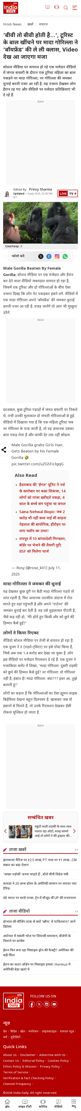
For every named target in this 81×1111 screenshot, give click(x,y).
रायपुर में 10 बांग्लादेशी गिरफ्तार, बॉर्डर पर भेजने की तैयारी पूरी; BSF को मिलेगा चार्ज (42, 545)
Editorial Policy (33, 1061)
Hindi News (12, 25)
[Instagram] (47, 1004)
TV (71, 194)
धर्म (5, 1037)
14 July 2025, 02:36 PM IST (32, 195)
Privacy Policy (50, 1067)
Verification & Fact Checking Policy (28, 1078)
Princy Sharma (40, 190)
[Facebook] (32, 1004)
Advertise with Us (52, 1055)
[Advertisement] (40, 144)
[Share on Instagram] (57, 256)
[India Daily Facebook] (49, 256)
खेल (22, 1032)
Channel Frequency (17, 1084)
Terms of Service (15, 1073)
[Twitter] (39, 1004)
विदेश (13, 1032)
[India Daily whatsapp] (65, 256)
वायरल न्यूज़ (67, 1032)
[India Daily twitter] (40, 256)
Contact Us (11, 1061)
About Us (10, 1055)
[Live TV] (47, 7)
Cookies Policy (58, 1061)
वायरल (43, 25)
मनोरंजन (33, 1032)
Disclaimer (28, 1055)
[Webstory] (56, 7)
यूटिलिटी (15, 1037)
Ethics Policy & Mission (19, 1067)
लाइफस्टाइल (49, 1032)
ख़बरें (30, 25)
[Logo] (13, 1001)
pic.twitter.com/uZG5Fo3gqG (37, 464)
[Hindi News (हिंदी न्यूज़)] (10, 7)
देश (5, 1032)
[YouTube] (54, 1004)
